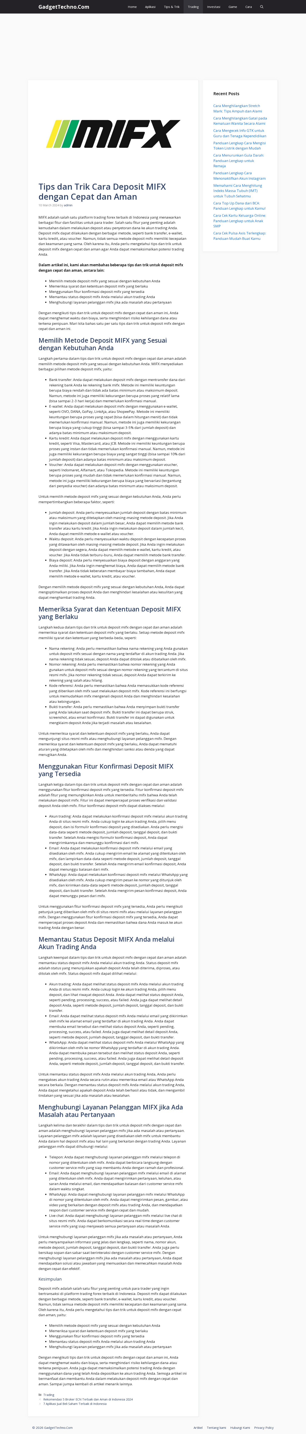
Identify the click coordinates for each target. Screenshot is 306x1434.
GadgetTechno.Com (64, 6)
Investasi (213, 7)
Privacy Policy (264, 1427)
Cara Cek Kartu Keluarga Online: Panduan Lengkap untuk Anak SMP (239, 220)
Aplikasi (150, 7)
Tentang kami (216, 1427)
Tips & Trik (171, 7)
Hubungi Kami (240, 1427)
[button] (261, 7)
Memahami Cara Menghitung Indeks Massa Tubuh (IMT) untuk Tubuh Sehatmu (237, 190)
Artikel (198, 1427)
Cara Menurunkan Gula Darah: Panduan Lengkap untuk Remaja (238, 160)
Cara (248, 7)
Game (233, 7)
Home (132, 7)
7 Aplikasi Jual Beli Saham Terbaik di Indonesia (75, 1404)
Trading (193, 7)
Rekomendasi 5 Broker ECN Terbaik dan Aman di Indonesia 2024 (88, 1399)
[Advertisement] (153, 45)
